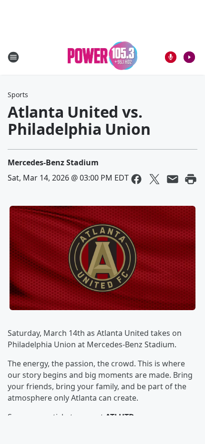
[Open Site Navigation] (13, 57)
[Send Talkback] (170, 57)
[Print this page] (190, 179)
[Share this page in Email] (172, 179)
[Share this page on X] (154, 179)
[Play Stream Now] (189, 57)
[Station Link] (103, 56)
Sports (18, 94)
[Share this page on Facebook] (136, 179)
